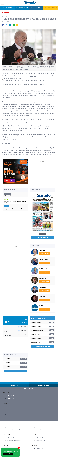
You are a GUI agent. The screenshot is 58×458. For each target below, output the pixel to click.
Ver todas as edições (43, 237)
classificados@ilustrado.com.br (14, 440)
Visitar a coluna (45, 253)
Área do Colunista (29, 388)
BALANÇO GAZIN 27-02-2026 (37, 330)
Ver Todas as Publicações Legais (15, 370)
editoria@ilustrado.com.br (42, 429)
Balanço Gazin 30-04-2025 (36, 338)
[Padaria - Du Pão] (15, 171)
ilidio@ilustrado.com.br (41, 440)
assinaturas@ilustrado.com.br (13, 429)
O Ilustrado (14, 383)
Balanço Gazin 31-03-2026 (36, 326)
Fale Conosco (44, 383)
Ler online (42, 234)
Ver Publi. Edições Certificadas (42, 346)
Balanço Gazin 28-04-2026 (36, 322)
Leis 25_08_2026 (7, 358)
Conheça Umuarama (43, 385)
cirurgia (33, 76)
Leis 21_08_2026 (7, 366)
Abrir (52, 322)
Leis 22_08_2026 (7, 362)
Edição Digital (8, 7)
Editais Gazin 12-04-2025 (35, 342)
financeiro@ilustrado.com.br (42, 451)
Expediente (14, 385)
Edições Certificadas (23, 7)
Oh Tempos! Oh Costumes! (9, 195)
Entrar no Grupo (8, 454)
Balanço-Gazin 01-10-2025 (36, 334)
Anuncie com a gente (52, 7)
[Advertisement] (42, 172)
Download (23, 358)
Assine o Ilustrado (37, 7)
